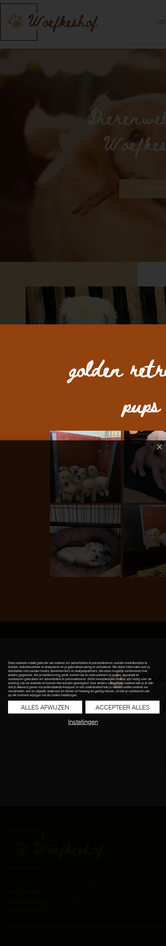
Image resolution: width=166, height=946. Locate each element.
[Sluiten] (154, 451)
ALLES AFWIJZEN (45, 707)
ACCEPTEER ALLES (122, 707)
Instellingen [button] (83, 722)
